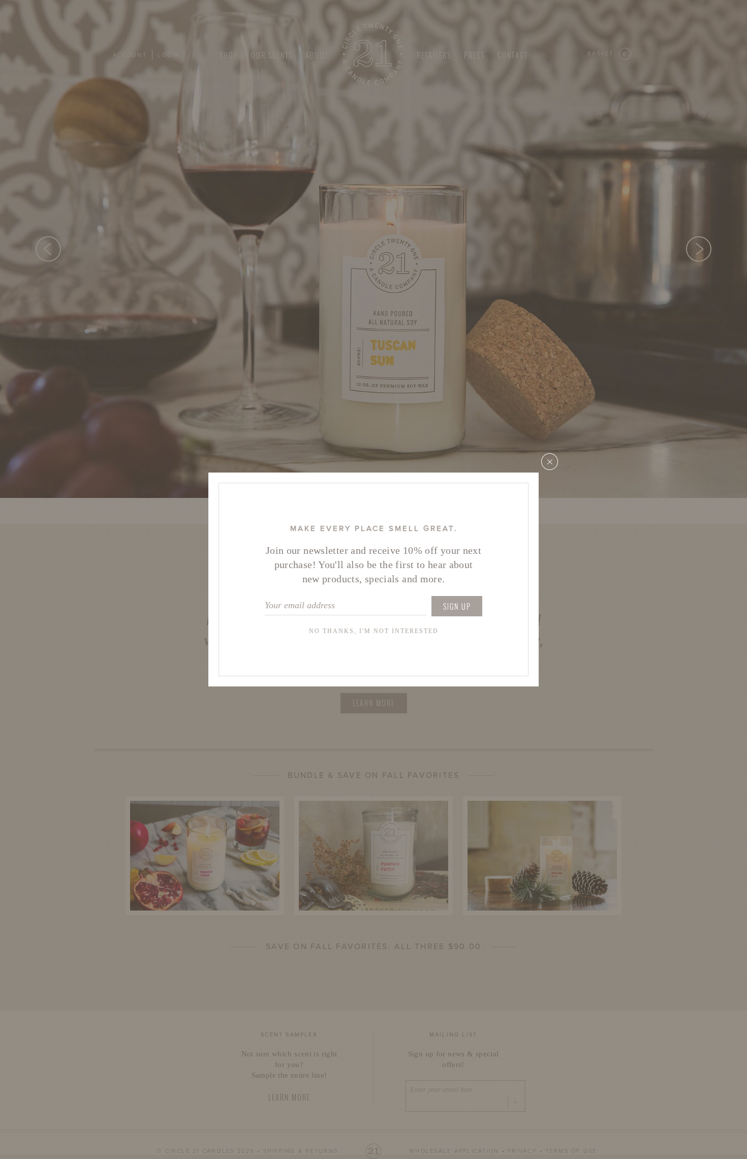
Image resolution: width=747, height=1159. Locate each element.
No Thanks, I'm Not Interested (374, 631)
